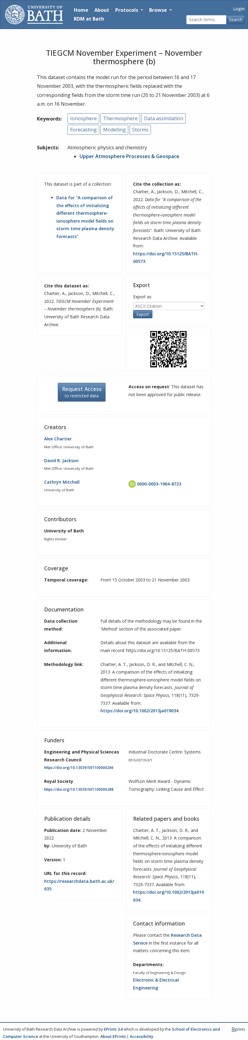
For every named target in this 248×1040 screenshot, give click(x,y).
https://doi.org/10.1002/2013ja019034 (139, 711)
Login (239, 9)
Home (81, 10)
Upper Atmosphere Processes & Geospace (129, 156)
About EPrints (113, 1036)
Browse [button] (158, 10)
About (101, 10)
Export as (142, 297)
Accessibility (141, 1036)
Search (235, 19)
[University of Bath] (34, 14)
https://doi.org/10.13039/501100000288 (78, 789)
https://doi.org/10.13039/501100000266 (78, 767)
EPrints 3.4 (113, 1029)
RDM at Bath (89, 18)
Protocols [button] (127, 10)
